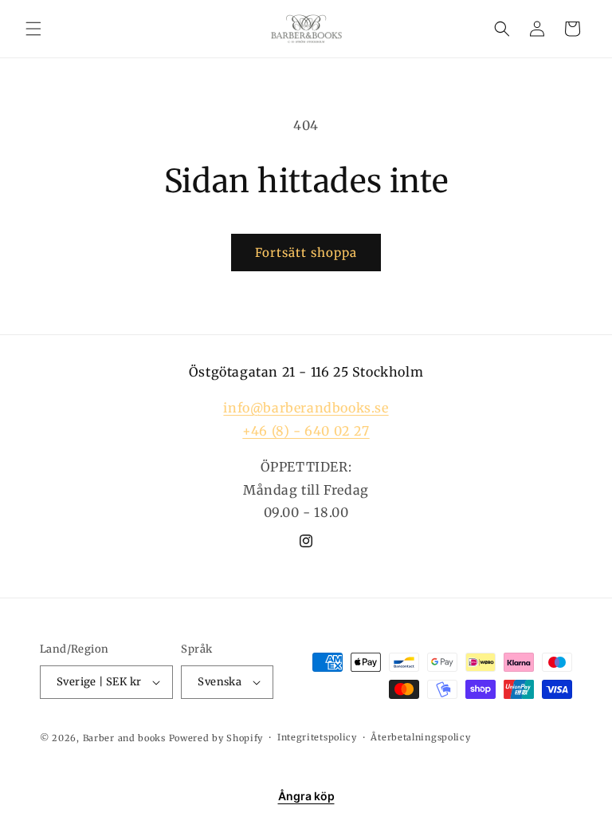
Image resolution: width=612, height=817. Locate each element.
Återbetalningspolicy (420, 737)
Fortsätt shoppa (306, 252)
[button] (33, 28)
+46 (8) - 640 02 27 (305, 431)
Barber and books (124, 738)
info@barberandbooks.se (305, 408)
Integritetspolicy (317, 737)
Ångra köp (306, 796)
